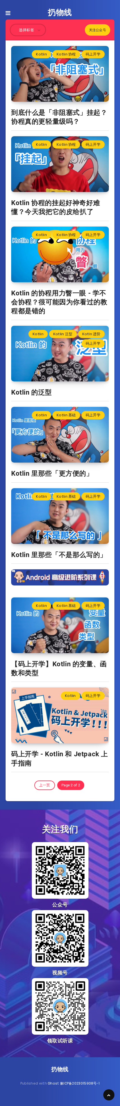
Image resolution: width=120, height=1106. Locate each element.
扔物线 (60, 12)
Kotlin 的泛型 (31, 392)
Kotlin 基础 (66, 415)
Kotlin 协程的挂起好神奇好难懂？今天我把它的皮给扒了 (55, 207)
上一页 (44, 785)
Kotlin (41, 54)
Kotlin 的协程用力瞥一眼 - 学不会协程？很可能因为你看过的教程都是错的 (59, 302)
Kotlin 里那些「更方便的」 (52, 473)
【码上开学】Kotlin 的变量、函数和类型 (59, 668)
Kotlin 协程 (66, 54)
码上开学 (93, 54)
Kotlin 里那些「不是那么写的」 (59, 555)
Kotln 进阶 (91, 334)
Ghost (53, 1083)
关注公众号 (97, 30)
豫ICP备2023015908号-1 (80, 1083)
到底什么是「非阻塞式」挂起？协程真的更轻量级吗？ (59, 117)
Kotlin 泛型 (63, 334)
